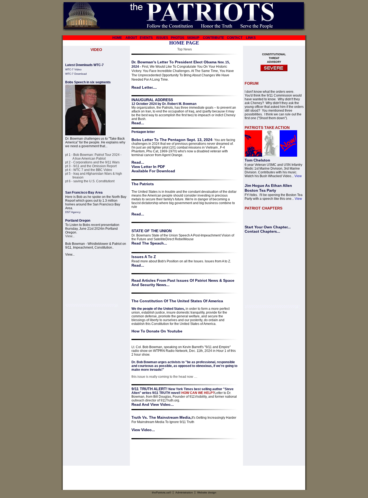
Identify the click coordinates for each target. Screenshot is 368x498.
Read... (137, 123)
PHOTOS (177, 38)
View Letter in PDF (148, 166)
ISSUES (162, 38)
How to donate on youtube (156, 331)
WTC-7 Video (73, 69)
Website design (206, 492)
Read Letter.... (144, 87)
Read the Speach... (149, 243)
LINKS (251, 38)
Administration (184, 492)
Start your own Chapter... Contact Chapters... (268, 229)
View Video (141, 430)
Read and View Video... (152, 404)
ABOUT (131, 38)
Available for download (153, 171)
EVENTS (146, 38)
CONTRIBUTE (213, 38)
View (298, 176)
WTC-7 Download (76, 73)
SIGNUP (193, 38)
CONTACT (234, 38)
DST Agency (73, 212)
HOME (117, 38)
